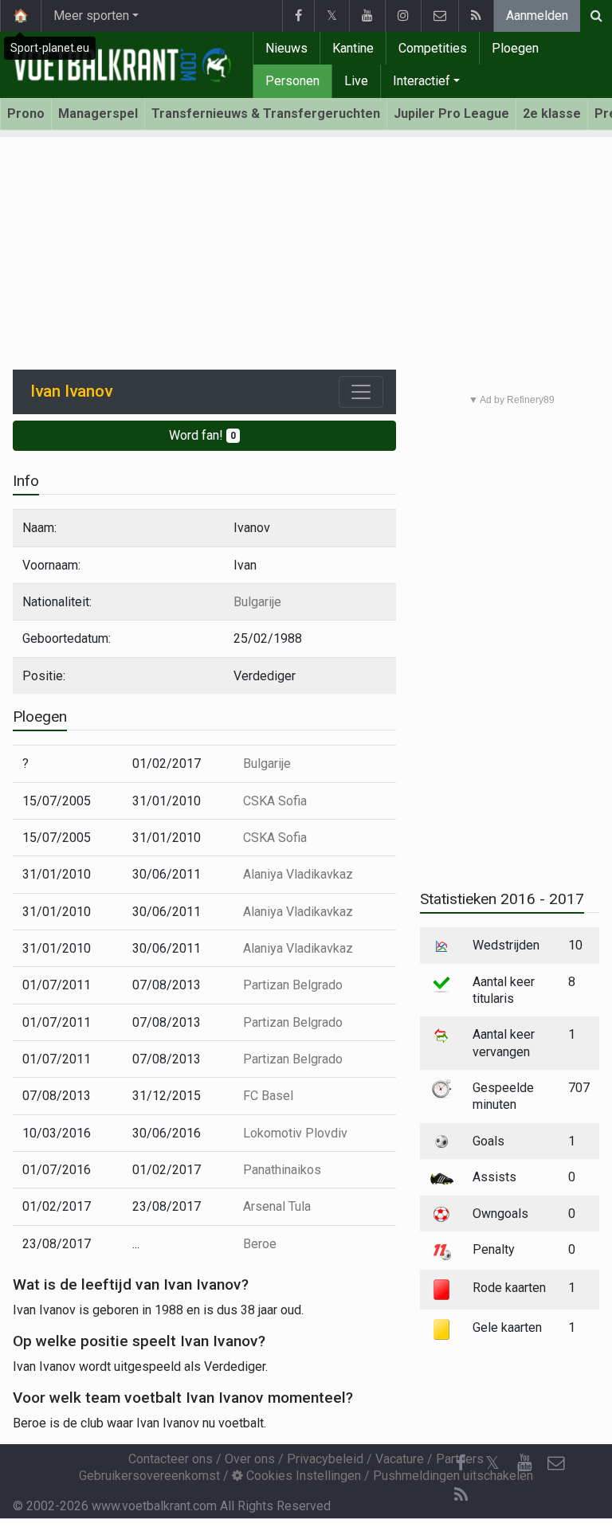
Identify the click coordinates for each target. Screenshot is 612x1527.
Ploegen (515, 48)
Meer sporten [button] (91, 15)
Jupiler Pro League (451, 113)
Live (356, 80)
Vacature (399, 1458)
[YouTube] (367, 16)
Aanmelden (537, 15)
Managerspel (98, 113)
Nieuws (286, 48)
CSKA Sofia (275, 801)
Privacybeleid (325, 1458)
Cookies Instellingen (302, 1475)
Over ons (250, 1458)
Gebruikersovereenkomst (149, 1475)
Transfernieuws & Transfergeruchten (265, 113)
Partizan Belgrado (293, 985)
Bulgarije (257, 601)
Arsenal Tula (277, 1206)
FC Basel (268, 1095)
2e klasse (552, 113)
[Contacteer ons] (439, 16)
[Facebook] (298, 16)
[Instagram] (403, 16)
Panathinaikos (282, 1169)
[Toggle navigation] (361, 392)
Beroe (260, 1243)
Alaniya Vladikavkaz (298, 874)
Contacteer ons (170, 1458)
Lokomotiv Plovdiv (295, 1133)
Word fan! (202, 435)
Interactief (421, 80)
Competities (432, 48)
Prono (26, 113)
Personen (292, 80)
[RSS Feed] (475, 16)
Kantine (353, 48)
